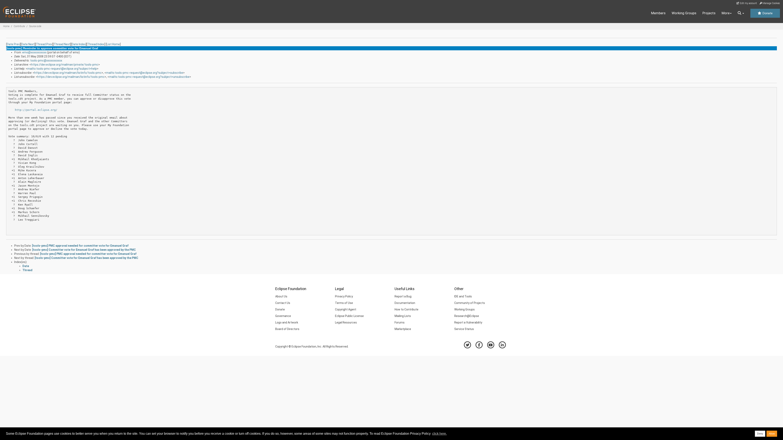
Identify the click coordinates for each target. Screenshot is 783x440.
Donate (767, 13)
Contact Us (282, 303)
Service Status (464, 329)
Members (658, 13)
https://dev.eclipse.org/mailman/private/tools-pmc (64, 64)
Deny (760, 433)
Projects (709, 13)
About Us (281, 296)
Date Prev (13, 44)
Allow (772, 433)
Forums (400, 322)
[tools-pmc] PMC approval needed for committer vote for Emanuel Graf (80, 245)
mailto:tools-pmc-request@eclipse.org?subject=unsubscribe (149, 76)
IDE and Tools (463, 296)
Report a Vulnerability (468, 322)
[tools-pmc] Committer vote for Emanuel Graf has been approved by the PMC (84, 249)
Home (6, 26)
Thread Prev (44, 44)
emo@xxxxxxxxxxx (34, 52)
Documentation (405, 303)
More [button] (726, 13)
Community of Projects (469, 303)
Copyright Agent (345, 309)
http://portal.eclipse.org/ (36, 109)
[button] (741, 13)
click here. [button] (439, 433)
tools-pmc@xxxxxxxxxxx (46, 60)
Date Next (27, 44)
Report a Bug (403, 296)
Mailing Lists (403, 316)
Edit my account (748, 3)
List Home (113, 44)
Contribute (19, 26)
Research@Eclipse (466, 316)
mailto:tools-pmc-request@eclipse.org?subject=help (62, 68)
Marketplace (403, 329)
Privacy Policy (344, 296)
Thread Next (62, 44)
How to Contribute (406, 309)
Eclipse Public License (349, 316)
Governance (283, 316)
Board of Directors (287, 329)
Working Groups (684, 13)
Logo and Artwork (286, 322)
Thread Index (95, 44)
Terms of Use (344, 303)
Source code (35, 26)
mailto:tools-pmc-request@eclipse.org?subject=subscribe (144, 72)
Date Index (79, 44)
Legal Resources (346, 322)
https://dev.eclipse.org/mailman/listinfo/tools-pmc (68, 72)
